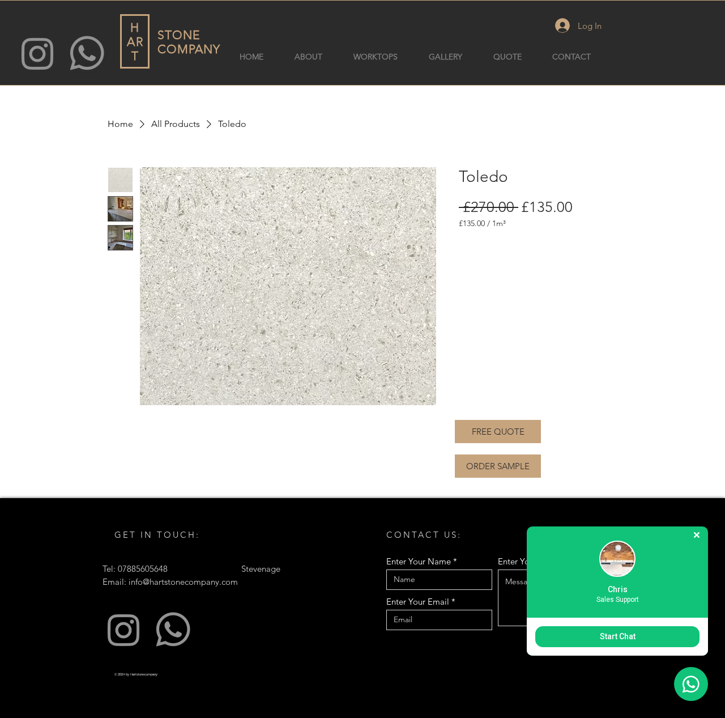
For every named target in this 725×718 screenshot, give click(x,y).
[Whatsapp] (87, 53)
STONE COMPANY (188, 42)
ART (135, 49)
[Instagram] (37, 53)
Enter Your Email (417, 601)
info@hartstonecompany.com (183, 581)
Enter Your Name (418, 561)
